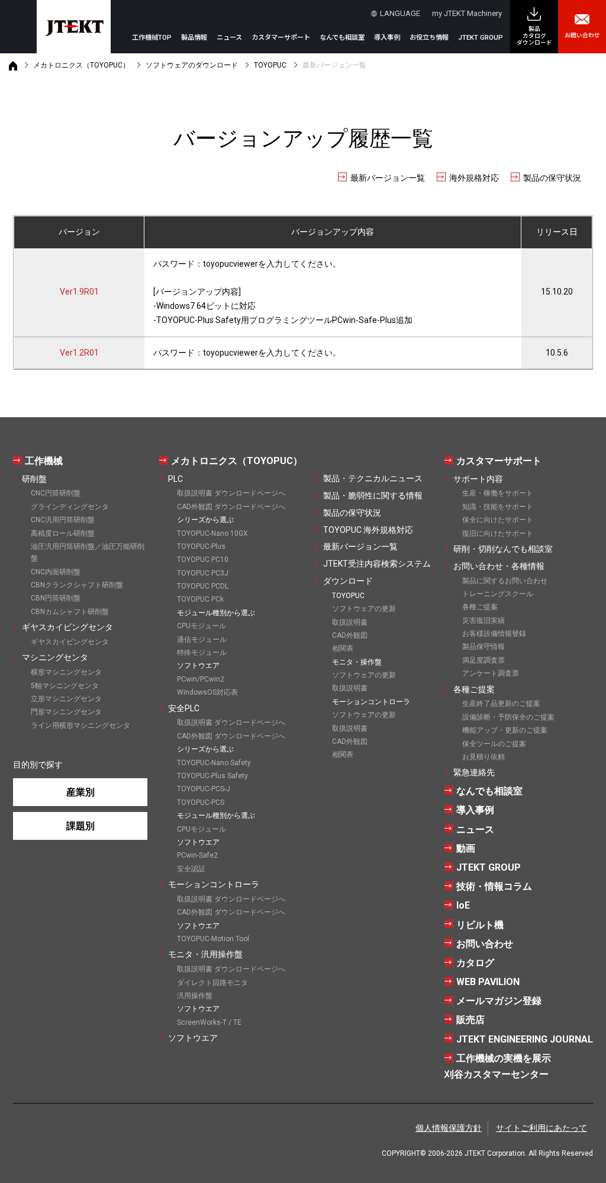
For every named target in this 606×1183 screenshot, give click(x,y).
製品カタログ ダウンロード (534, 35)
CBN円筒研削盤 (55, 598)
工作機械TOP (152, 37)
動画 (465, 848)
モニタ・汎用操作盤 (205, 954)
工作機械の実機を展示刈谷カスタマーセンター (497, 1066)
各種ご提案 (480, 607)
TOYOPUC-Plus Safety (212, 776)
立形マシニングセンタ (66, 699)
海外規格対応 (474, 178)
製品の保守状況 (552, 178)
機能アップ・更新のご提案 (504, 730)
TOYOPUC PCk (200, 599)
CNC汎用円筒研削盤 (63, 520)
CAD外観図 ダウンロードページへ (231, 507)
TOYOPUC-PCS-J (203, 789)
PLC (175, 479)
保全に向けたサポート (497, 520)
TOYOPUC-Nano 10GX (212, 533)
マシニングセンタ (55, 657)
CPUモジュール (201, 626)
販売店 (470, 1019)
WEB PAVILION (488, 981)
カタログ (475, 962)
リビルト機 (480, 925)
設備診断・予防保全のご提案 (508, 717)
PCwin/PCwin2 (200, 679)
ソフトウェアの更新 (364, 609)
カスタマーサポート (498, 460)
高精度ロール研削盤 (63, 533)
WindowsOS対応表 (207, 692)
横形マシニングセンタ (66, 672)
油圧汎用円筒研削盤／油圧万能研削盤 (87, 552)
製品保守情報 (483, 646)
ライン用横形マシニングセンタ (80, 725)
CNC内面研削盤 (55, 572)
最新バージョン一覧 (387, 178)
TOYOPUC (270, 65)
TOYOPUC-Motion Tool (213, 939)
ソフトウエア (193, 1038)
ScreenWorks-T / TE (209, 1022)
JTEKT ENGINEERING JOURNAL (524, 1039)
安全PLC (183, 708)
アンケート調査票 (490, 673)
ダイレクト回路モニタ (212, 983)
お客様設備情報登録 (494, 633)
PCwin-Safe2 (197, 855)
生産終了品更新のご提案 (501, 703)
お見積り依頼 (483, 757)
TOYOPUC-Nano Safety (214, 763)
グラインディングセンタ (70, 507)
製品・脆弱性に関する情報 (373, 495)
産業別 (80, 792)
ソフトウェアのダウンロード (192, 65)
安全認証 (191, 869)
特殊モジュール (202, 652)
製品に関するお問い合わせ (504, 581)
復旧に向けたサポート (497, 533)
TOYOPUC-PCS (200, 802)
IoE (463, 905)
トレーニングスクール (497, 594)
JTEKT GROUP (480, 37)
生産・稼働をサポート (497, 493)
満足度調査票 (483, 660)
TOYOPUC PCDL (202, 586)
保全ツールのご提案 (494, 744)
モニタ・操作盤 (357, 662)
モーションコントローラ (213, 884)
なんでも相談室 (342, 37)
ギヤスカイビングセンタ (67, 627)
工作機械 (44, 460)
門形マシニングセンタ (66, 712)
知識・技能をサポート (497, 507)
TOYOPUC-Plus (201, 546)
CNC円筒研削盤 (55, 493)
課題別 (80, 826)
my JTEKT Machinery (467, 13)
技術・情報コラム (494, 886)
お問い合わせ (582, 35)
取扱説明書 (350, 622)
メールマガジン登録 (498, 1000)
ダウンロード (348, 581)
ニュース (229, 37)
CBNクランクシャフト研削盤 (77, 585)
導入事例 (387, 37)
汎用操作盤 (194, 996)
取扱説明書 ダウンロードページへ (231, 493)
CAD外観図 (350, 635)
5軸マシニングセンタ (65, 686)
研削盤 (34, 479)
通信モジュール (202, 639)
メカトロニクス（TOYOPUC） (81, 65)
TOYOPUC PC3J (202, 573)
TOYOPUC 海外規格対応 (368, 530)
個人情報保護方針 (448, 1128)
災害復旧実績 (483, 620)
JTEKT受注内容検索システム (377, 563)
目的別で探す (38, 764)
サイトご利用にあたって (541, 1128)
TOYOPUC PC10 (202, 559)
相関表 (342, 648)
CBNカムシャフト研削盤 (70, 612)
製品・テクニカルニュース (373, 478)
